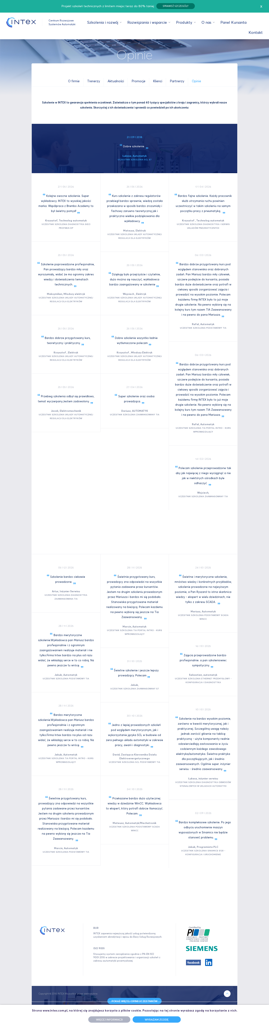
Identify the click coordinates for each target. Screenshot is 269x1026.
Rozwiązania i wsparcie (147, 22)
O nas (206, 22)
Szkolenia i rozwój (102, 22)
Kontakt (256, 32)
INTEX (21, 22)
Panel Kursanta (233, 22)
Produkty (184, 22)
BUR (96, 927)
